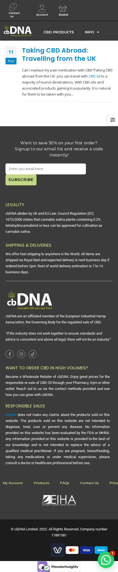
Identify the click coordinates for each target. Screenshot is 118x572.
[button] (106, 560)
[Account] (42, 8)
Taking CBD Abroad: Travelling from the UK (59, 54)
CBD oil (94, 76)
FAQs (64, 483)
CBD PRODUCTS (59, 32)
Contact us (14, 14)
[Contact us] (13, 7)
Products (41, 483)
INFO (89, 32)
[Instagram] (21, 354)
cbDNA (10, 415)
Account (42, 14)
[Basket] (63, 8)
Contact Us (89, 483)
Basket (63, 14)
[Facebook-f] (9, 354)
